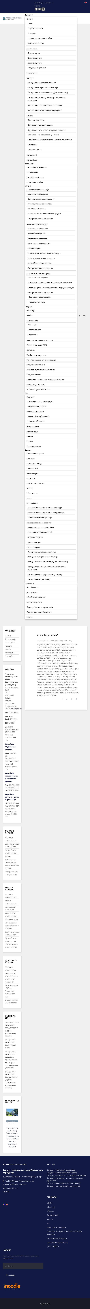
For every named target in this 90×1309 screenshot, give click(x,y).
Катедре (8, 646)
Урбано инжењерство (10, 857)
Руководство (10, 642)
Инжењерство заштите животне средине (12, 865)
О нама (8, 636)
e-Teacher (50, 1211)
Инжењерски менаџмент (10, 908)
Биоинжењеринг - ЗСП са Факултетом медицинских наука (11, 991)
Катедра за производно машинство (61, 1170)
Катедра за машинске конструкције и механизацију (66, 1175)
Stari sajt (50, 1219)
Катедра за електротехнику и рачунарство (63, 1186)
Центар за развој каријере (57, 1242)
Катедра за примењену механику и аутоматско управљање (65, 1179)
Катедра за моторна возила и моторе (62, 1173)
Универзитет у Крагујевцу (57, 1238)
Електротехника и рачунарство (11, 873)
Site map (6, 1192)
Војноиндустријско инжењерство (12, 845)
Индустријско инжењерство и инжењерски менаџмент (11, 977)
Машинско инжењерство (10, 839)
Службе (8, 649)
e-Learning (38, 3)
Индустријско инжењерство (10, 914)
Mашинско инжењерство (10, 968)
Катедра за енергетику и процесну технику (63, 1183)
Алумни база (10, 656)
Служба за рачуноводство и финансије (12, 797)
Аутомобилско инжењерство (10, 851)
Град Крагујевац (53, 1246)
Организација (10, 639)
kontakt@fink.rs (16, 709)
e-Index (47, 3)
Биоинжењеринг (11, 919)
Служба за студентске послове (10, 747)
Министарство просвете (56, 1227)
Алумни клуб (9, 653)
